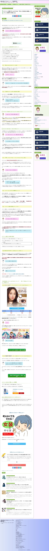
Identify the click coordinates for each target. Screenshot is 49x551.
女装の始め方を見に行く (16, 443)
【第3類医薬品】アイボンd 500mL (18, 389)
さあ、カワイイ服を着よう (19, 542)
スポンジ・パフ (36, 74)
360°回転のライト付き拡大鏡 (38, 73)
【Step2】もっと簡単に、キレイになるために (21, 525)
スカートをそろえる (18, 521)
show (18, 43)
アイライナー (36, 69)
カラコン (35, 79)
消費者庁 (35, 119)
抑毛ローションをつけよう (19, 538)
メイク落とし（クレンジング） (38, 65)
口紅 (35, 81)
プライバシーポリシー (37, 101)
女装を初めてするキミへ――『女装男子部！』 (9, 1)
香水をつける (17, 545)
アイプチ (35, 80)
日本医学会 (36, 118)
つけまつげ (35, 71)
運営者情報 (36, 103)
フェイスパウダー (36, 63)
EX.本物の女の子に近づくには (28, 4)
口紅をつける (17, 544)
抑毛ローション (36, 77)
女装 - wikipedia (36, 117)
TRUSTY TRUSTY (24, 358)
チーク (35, 64)
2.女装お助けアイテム (15, 4)
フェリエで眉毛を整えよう (19, 535)
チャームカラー (8, 285)
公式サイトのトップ (15, 317)
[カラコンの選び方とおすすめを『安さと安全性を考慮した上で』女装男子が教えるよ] (19, 16)
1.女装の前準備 (9, 4)
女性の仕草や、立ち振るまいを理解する (20, 547)
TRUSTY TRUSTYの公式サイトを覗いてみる (17, 376)
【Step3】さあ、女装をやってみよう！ (20, 534)
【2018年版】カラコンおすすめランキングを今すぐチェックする (13, 20)
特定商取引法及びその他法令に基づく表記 (40, 102)
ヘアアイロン (17, 531)
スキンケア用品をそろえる (19, 522)
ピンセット (35, 75)
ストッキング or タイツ (37, 78)
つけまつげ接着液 (36, 72)
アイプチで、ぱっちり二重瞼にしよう (20, 541)
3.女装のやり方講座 (21, 4)
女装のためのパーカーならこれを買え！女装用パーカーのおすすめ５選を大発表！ (17, 484)
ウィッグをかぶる (18, 543)
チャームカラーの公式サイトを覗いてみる (17, 350)
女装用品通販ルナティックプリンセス (39, 123)
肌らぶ (35, 122)
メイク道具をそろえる (18, 523)
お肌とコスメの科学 (37, 120)
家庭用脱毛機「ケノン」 (19, 532)
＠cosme (35, 121)
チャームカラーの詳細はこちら (16, 308)
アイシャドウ (36, 68)
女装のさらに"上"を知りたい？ (17, 452)
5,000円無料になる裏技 (18, 533)
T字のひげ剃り (36, 76)
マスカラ (35, 70)
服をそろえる (17, 520)
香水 (16, 530)
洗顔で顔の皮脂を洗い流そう (19, 536)
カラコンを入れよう (18, 537)
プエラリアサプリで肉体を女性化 (20, 546)
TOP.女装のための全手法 (3, 4)
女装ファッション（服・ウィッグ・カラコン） (8, 470)
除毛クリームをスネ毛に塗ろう (19, 540)
